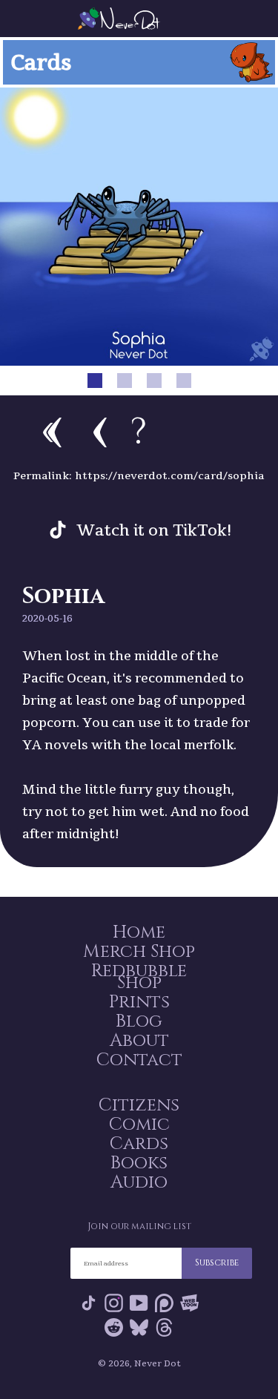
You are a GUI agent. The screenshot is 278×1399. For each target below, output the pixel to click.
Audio (139, 1182)
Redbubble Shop (139, 977)
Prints (139, 1002)
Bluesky (139, 1330)
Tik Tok (88, 1306)
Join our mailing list (139, 1226)
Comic (139, 1124)
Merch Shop (139, 951)
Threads (164, 1330)
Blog (139, 1021)
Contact (139, 1060)
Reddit (113, 1330)
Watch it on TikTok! (154, 530)
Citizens (139, 1105)
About (139, 1040)
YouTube (139, 1306)
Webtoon (189, 1306)
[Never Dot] (139, 18)
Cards (139, 1143)
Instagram (113, 1306)
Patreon (164, 1306)
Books (139, 1163)
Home (139, 932)
